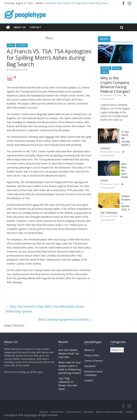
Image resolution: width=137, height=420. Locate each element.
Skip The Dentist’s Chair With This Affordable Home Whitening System (45, 308)
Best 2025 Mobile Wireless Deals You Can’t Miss (68, 353)
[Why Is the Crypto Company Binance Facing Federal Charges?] (115, 46)
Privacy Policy (91, 355)
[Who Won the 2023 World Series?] (109, 162)
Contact (35, 27)
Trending (22, 45)
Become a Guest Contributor (109, 411)
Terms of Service (93, 360)
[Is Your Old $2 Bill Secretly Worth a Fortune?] (109, 130)
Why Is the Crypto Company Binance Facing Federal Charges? (115, 84)
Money (117, 68)
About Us (20, 27)
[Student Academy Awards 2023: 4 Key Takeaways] (109, 194)
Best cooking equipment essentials (65, 319)
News (11, 45)
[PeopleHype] (8, 27)
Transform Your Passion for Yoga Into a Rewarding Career (76, 3)
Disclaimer (90, 366)
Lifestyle (106, 68)
